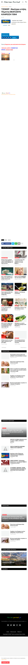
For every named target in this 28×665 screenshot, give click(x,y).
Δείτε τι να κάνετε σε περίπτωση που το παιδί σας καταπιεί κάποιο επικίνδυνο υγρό (18, 370)
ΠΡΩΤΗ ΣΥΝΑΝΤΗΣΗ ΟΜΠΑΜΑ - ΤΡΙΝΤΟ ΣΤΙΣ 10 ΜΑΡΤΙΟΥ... (17, 447)
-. (6, 93)
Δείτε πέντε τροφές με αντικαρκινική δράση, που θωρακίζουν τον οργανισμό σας (6, 325)
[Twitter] (13, 243)
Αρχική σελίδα (4, 6)
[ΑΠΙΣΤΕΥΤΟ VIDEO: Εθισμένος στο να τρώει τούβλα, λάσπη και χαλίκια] (5, 441)
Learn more (3, 659)
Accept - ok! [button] (5, 662)
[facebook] (8, 625)
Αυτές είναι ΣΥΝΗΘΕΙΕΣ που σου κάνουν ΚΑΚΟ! (20, 277)
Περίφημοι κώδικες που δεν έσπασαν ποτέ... (20, 308)
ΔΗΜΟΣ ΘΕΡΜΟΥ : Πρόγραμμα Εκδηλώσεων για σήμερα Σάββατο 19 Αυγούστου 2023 (18, 462)
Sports (9, 239)
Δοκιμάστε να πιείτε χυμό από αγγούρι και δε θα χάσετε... (20, 324)
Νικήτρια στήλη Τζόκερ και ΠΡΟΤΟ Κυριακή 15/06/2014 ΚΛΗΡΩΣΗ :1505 (17, 455)
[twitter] (11, 625)
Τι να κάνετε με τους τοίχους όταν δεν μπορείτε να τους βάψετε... (20, 261)
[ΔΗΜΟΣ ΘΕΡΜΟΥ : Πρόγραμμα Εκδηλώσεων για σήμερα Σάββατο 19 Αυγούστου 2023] (5, 462)
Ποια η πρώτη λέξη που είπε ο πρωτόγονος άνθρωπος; (7, 293)
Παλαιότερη (23, 347)
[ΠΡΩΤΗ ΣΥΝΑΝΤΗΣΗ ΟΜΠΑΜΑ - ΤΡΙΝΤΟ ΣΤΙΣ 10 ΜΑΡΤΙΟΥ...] (5, 448)
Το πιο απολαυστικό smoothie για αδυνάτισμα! (6, 309)
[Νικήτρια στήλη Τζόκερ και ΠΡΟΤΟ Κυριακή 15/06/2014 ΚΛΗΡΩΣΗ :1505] (5, 455)
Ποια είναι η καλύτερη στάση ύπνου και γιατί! (17, 362)
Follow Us (19, 631)
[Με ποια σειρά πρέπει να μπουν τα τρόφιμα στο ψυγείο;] (5, 385)
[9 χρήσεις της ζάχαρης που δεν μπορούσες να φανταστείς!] (5, 377)
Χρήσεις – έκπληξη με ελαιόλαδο (20, 292)
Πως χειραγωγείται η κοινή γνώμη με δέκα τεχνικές (20, 341)
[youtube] (14, 625)
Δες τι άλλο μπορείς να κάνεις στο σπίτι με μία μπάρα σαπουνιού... (6, 277)
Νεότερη (4, 347)
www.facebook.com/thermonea (8, 94)
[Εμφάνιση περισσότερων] (22, 243)
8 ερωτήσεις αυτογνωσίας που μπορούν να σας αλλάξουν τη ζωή (18, 355)
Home (8, 631)
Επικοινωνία (13, 631)
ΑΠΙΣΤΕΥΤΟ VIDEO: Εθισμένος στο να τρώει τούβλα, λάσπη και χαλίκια (18, 440)
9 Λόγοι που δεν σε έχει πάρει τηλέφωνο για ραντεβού (7, 341)
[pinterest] (20, 625)
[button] (2, 2)
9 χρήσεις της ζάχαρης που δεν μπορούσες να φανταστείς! (17, 376)
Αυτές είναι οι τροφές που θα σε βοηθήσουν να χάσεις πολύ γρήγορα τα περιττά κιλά (7, 261)
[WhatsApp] (16, 243)
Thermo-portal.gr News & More (18, 634)
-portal (5, 53)
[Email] (19, 243)
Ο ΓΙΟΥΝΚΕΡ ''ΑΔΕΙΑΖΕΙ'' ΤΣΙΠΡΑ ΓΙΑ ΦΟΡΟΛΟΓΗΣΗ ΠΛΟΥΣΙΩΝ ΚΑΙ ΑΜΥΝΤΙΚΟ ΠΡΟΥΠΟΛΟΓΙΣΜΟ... (18, 469)
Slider (10, 6)
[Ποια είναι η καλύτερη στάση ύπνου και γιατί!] (5, 363)
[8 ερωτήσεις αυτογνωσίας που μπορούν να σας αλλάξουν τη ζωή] (5, 356)
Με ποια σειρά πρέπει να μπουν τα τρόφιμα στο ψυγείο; (18, 383)
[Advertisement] (14, 75)
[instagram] (17, 625)
